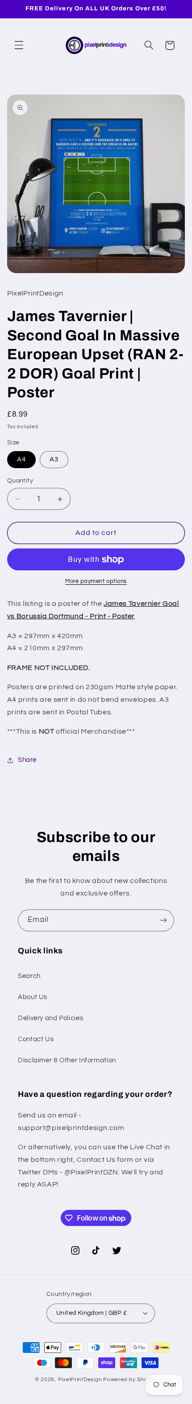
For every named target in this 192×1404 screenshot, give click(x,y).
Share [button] (27, 759)
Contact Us (36, 1039)
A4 (21, 459)
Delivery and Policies (50, 1018)
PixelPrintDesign (80, 1379)
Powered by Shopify (130, 1379)
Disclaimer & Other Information (67, 1060)
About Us (32, 997)
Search (29, 976)
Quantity (20, 481)
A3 (54, 459)
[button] (18, 45)
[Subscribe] (163, 920)
